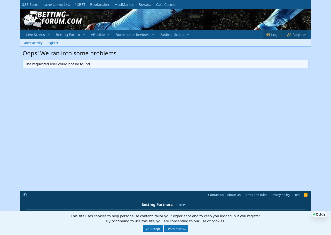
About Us (234, 195)
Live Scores (35, 34)
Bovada (145, 4)
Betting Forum (68, 34)
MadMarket (124, 4)
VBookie (98, 34)
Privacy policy (280, 195)
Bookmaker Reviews (133, 34)
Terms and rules (255, 195)
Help (297, 195)
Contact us (216, 195)
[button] (48, 34)
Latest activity (33, 43)
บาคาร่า (181, 204)
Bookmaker (100, 4)
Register (52, 43)
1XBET (80, 4)
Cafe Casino (165, 4)
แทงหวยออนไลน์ (56, 4)
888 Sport (30, 4)
